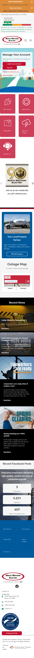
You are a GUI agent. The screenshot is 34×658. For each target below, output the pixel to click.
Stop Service (26, 104)
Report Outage (24, 540)
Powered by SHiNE (5, 647)
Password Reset (8, 75)
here (26, 268)
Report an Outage (25, 126)
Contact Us (6, 148)
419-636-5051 (8, 18)
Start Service (7, 104)
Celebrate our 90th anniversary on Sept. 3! (15, 4)
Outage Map (7, 125)
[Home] (12, 40)
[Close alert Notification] (31, 2)
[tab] (16, 204)
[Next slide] (32, 183)
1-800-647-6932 (9, 20)
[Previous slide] (1, 183)
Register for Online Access (11, 71)
